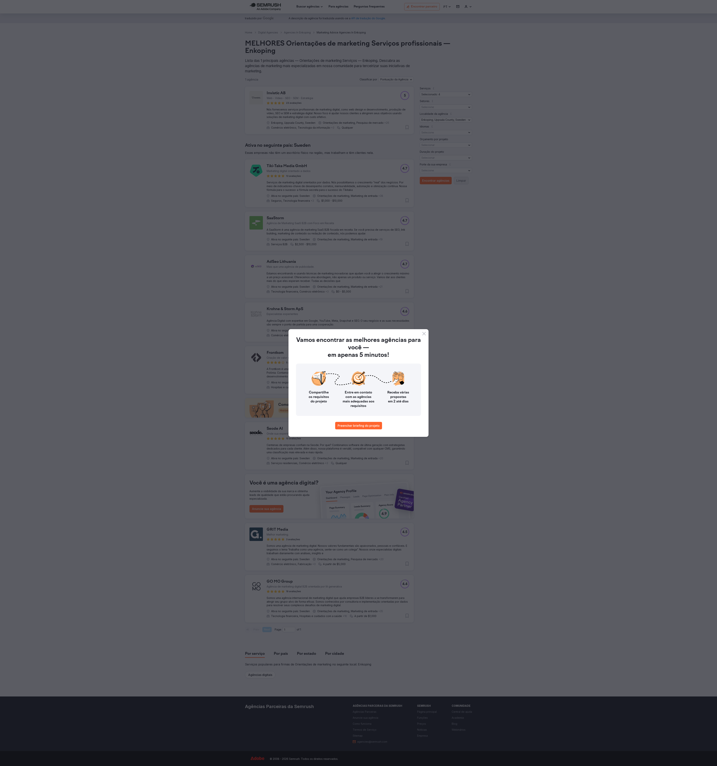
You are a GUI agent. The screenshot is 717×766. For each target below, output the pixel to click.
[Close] (424, 333)
